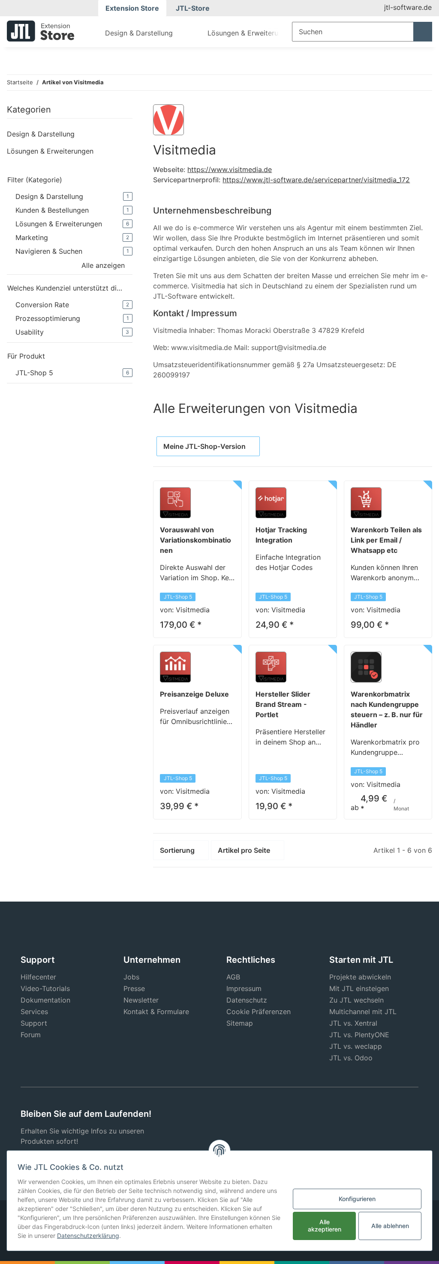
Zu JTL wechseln (356, 1000)
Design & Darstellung (41, 134)
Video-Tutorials (45, 988)
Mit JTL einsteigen (359, 988)
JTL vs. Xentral (353, 1023)
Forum (31, 1034)
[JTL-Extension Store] (40, 30)
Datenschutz (246, 1000)
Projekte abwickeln (360, 977)
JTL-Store (193, 8)
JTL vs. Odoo (351, 1057)
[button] (69, 133)
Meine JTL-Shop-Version (204, 446)
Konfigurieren (357, 1198)
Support (34, 1023)
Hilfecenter (38, 977)
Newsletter (141, 1000)
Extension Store (132, 8)
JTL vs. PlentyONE (359, 1034)
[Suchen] (422, 32)
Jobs (131, 977)
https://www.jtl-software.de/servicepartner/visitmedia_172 (316, 179)
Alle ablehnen (390, 1225)
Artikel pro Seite (244, 850)
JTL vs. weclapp (355, 1046)
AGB (233, 977)
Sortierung (177, 850)
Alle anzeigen (103, 265)
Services (34, 1011)
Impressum (244, 988)
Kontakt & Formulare (156, 1011)
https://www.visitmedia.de (229, 169)
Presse (134, 988)
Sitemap (239, 1023)
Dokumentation (45, 1000)
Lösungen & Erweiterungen (50, 151)
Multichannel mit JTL (363, 1011)
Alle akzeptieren (324, 1225)
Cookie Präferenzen (258, 1011)
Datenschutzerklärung (88, 1235)
